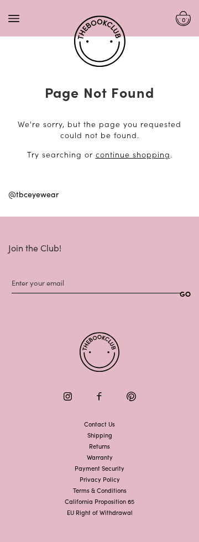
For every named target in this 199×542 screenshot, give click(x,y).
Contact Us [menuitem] (99, 423)
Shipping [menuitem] (99, 434)
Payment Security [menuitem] (99, 468)
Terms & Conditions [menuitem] (100, 490)
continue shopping (133, 154)
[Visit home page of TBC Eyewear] (99, 352)
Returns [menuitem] (99, 445)
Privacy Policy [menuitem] (100, 479)
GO (185, 293)
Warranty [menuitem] (100, 456)
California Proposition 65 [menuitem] (99, 501)
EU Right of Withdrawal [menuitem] (100, 512)
